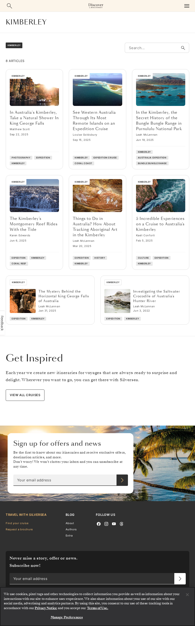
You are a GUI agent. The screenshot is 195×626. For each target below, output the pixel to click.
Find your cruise (17, 523)
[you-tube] (114, 523)
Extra (69, 535)
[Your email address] (122, 480)
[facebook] (99, 523)
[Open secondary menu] (186, 6)
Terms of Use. (97, 608)
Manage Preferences (67, 617)
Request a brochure (19, 529)
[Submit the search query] (183, 47)
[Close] (187, 594)
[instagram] (106, 523)
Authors (71, 529)
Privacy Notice (46, 608)
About (70, 523)
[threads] (121, 523)
